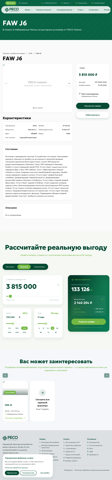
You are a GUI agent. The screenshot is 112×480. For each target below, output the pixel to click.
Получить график (87, 322)
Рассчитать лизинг (92, 106)
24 (48, 328)
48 (57, 328)
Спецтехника (39, 267)
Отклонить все (28, 473)
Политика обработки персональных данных (91, 470)
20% (24, 328)
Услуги (80, 10)
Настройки (44, 473)
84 (56, 332)
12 (43, 328)
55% (24, 332)
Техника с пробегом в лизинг (14, 53)
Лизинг (27, 10)
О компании (93, 10)
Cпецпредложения (64, 10)
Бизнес (12, 3)
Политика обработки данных (16, 468)
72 (48, 332)
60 (41, 332)
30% (9, 332)
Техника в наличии (43, 10)
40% (17, 332)
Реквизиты (68, 470)
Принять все (12, 473)
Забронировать (93, 115)
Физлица (24, 3)
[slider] (10, 296)
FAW (30, 53)
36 (52, 328)
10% (17, 328)
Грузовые (24, 267)
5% (9, 328)
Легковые (10, 267)
